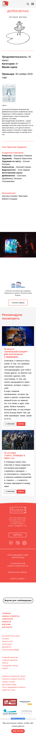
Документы (6, 647)
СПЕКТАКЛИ (7, 619)
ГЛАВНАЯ (6, 613)
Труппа (5, 663)
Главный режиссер (10, 657)
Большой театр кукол (11, 636)
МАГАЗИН (6, 624)
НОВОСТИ (6, 622)
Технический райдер (10, 650)
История (5, 639)
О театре (5, 633)
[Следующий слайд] (35, 245)
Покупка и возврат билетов (13, 679)
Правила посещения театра (13, 676)
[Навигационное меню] (32, 4)
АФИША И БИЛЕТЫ (11, 616)
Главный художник (10, 660)
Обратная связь (8, 690)
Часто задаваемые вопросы (14, 687)
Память (5, 668)
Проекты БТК (7, 641)
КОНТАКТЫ (7, 627)
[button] (28, 4)
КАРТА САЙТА (17, 579)
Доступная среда (9, 684)
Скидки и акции (8, 682)
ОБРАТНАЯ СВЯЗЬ (17, 572)
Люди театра (7, 654)
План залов (7, 644)
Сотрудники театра (10, 666)
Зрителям (6, 673)
